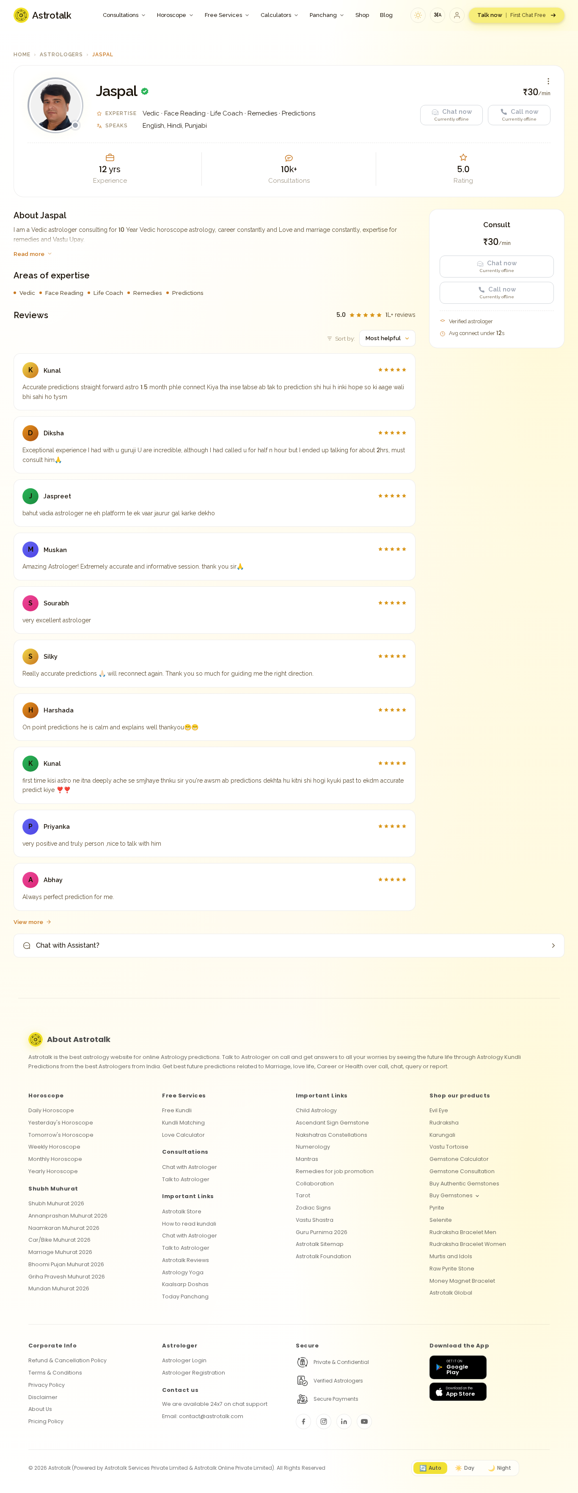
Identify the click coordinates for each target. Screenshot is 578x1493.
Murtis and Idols (450, 1256)
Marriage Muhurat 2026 (60, 1252)
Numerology (313, 1146)
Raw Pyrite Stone (451, 1268)
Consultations (120, 15)
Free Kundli (177, 1110)
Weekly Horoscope (54, 1146)
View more (28, 921)
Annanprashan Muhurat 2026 (67, 1215)
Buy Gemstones (451, 1195)
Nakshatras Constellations (331, 1134)
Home (22, 55)
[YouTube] (364, 1421)
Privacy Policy (46, 1385)
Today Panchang (185, 1296)
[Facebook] (303, 1421)
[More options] (548, 81)
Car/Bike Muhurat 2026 (59, 1239)
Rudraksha (444, 1122)
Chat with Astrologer (189, 1167)
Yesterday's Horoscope (60, 1122)
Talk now (511, 15)
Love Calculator (183, 1134)
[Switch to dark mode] (418, 15)
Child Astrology (316, 1110)
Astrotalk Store (181, 1211)
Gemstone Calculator (459, 1159)
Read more (29, 253)
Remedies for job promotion (335, 1171)
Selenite (440, 1220)
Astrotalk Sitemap (320, 1244)
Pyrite (436, 1207)
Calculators (276, 15)
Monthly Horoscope (55, 1159)
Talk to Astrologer (185, 1179)
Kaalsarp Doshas (185, 1284)
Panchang (323, 15)
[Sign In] (457, 15)
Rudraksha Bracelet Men (462, 1232)
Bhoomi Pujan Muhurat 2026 (66, 1264)
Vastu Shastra (314, 1220)
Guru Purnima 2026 (321, 1232)
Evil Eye (438, 1110)
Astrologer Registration (193, 1372)
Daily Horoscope (51, 1110)
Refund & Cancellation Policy (67, 1360)
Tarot (303, 1195)
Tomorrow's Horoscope (61, 1134)
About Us (40, 1409)
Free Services (223, 15)
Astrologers (61, 55)
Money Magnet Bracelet (462, 1280)
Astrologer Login (184, 1360)
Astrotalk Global (450, 1292)
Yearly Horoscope (53, 1171)
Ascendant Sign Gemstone (332, 1122)
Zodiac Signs (313, 1207)
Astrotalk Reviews (185, 1260)
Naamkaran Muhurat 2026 (63, 1228)
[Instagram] (323, 1421)
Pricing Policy (45, 1421)
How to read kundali (189, 1223)
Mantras (307, 1159)
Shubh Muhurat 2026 (56, 1203)
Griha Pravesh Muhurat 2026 (66, 1276)
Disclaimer (43, 1397)
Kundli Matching (183, 1122)
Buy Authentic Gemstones (464, 1183)
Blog (386, 15)
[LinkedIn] (344, 1421)
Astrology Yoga (183, 1272)
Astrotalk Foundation (323, 1256)
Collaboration (315, 1183)
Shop (362, 15)
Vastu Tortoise (448, 1146)
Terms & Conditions (55, 1372)
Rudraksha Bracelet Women (467, 1244)
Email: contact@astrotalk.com (202, 1416)
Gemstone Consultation (462, 1171)
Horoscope (171, 15)
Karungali (442, 1134)
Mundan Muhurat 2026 (58, 1288)
